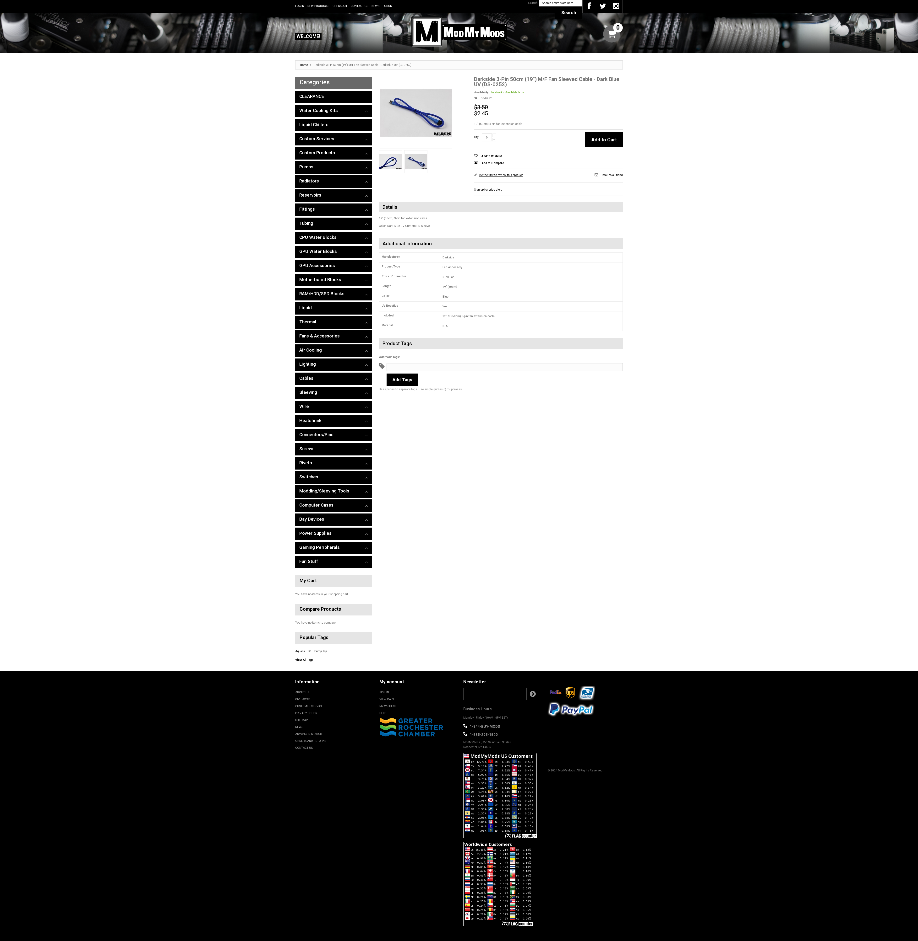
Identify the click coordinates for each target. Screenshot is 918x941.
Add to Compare (492, 163)
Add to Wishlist (491, 156)
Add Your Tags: (389, 357)
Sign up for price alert (488, 189)
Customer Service (309, 706)
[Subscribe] (533, 694)
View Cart (386, 699)
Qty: (476, 137)
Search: (533, 3)
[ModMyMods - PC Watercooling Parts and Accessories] (459, 31)
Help (382, 713)
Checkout (340, 6)
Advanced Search (308, 734)
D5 (309, 651)
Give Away (302, 699)
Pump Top (320, 651)
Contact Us (359, 6)
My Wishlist (388, 706)
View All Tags (304, 660)
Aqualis (300, 651)
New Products (318, 6)
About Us (302, 692)
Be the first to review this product (501, 175)
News (375, 6)
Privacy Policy (306, 713)
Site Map (301, 720)
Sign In (384, 692)
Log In (299, 6)
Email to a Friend (612, 175)
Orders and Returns (310, 741)
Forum (388, 6)
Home (304, 65)
